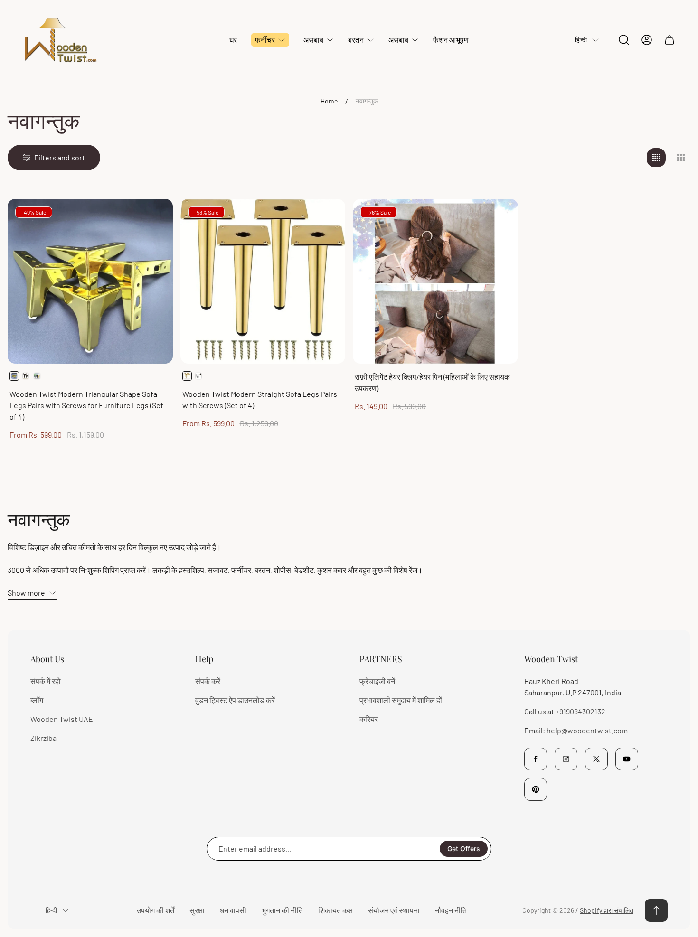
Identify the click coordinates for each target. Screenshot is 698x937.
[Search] (623, 39)
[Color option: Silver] (37, 376)
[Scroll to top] (656, 910)
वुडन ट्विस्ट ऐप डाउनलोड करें (235, 699)
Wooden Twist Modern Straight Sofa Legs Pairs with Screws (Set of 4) (259, 399)
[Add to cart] (499, 217)
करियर (368, 718)
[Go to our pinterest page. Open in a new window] (535, 789)
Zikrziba (43, 737)
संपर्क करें (207, 680)
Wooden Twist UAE (61, 718)
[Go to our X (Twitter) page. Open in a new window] (596, 759)
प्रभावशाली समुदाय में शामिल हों (400, 699)
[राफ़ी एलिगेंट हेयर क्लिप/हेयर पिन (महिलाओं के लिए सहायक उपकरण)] (435, 281)
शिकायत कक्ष (335, 910)
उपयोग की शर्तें (155, 910)
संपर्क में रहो (45, 680)
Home (329, 101)
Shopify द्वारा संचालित (606, 910)
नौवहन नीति (451, 910)
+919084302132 (580, 711)
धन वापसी (233, 910)
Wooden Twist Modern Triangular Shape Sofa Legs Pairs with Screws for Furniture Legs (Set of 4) (86, 405)
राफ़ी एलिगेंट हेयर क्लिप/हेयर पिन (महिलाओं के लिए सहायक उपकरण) (432, 382)
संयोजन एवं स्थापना (394, 910)
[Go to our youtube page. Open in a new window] (626, 759)
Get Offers (463, 848)
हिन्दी (581, 40)
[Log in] (646, 39)
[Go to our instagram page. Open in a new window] (566, 759)
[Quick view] (153, 217)
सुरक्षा (197, 910)
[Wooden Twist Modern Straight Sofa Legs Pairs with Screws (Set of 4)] (263, 281)
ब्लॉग (36, 699)
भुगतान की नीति (282, 910)
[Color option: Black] (25, 376)
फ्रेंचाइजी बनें (377, 680)
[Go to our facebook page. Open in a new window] (535, 759)
